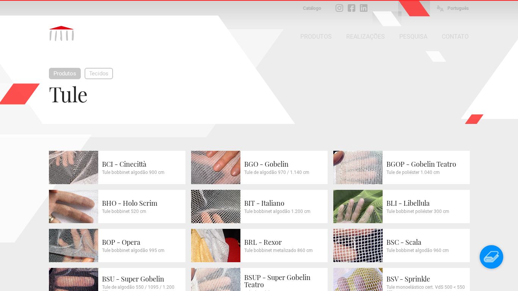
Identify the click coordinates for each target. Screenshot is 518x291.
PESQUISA (413, 36)
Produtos (64, 73)
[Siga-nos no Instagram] (339, 8)
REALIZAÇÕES (365, 36)
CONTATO (455, 36)
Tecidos (99, 73)
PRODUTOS (316, 36)
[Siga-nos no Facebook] (351, 8)
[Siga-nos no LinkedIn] (363, 8)
